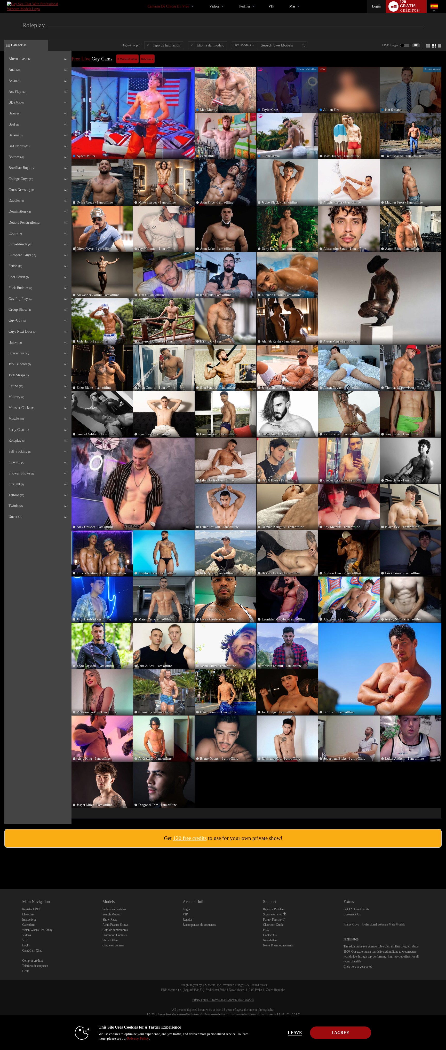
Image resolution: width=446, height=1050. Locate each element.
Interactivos (29, 919)
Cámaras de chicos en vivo (168, 6)
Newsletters (270, 940)
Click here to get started (358, 966)
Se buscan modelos (114, 909)
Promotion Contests (114, 935)
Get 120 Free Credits (356, 909)
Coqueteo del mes (113, 945)
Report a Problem (273, 909)
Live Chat (28, 914)
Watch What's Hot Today (37, 930)
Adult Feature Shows (115, 925)
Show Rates (109, 919)
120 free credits (190, 838)
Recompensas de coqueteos (199, 925)
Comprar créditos (32, 960)
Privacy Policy (138, 1038)
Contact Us (270, 935)
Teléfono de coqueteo (35, 966)
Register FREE (31, 909)
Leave (295, 1032)
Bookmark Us (352, 914)
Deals (25, 971)
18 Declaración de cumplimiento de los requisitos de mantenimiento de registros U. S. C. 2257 (223, 1015)
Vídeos (214, 6)
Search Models (111, 914)
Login (376, 6)
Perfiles (244, 6)
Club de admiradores (115, 930)
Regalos (188, 919)
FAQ (266, 930)
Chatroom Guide (273, 925)
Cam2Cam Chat (32, 950)
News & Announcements (278, 945)
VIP (271, 6)
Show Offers (110, 940)
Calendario (28, 925)
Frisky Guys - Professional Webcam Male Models (374, 924)
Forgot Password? (274, 919)
